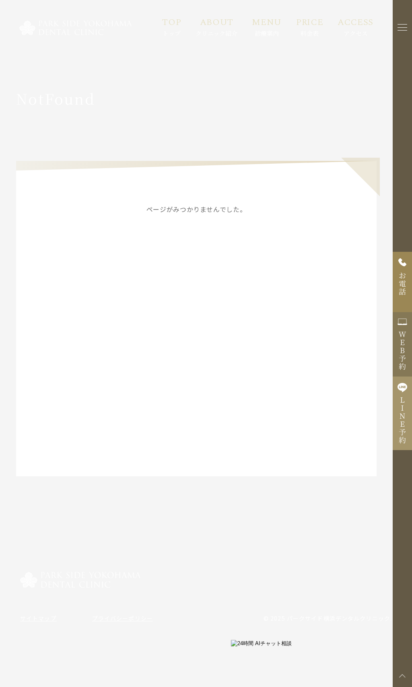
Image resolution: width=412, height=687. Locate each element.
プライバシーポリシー (122, 618)
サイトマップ (38, 618)
